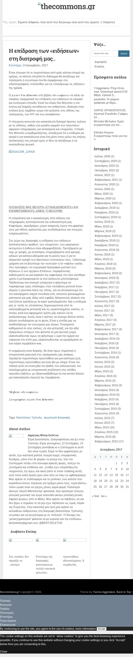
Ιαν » (104, 496)
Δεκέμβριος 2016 (105, 338)
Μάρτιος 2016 (103, 380)
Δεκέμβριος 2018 (105, 240)
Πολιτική (11, 31)
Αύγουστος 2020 (105, 184)
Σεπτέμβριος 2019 (106, 217)
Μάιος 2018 (102, 259)
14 (111, 475)
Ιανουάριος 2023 (105, 165)
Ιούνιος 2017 (102, 310)
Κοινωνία (27, 31)
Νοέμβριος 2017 (105, 287)
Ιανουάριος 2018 (105, 277)
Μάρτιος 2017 (103, 324)
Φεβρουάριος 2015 (106, 441)
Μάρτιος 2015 (103, 436)
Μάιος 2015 (102, 427)
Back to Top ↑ (125, 592)
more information (85, 628)
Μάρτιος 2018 (103, 268)
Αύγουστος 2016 (105, 357)
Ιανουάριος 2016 (105, 390)
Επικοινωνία (119, 31)
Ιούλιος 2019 (102, 221)
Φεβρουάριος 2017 (106, 329)
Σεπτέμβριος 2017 (106, 296)
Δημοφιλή (101, 61)
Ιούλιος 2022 (102, 175)
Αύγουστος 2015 (105, 413)
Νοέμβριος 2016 (105, 343)
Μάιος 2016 (102, 371)
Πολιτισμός (59, 31)
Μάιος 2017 (102, 315)
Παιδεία (42, 31)
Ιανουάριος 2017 (105, 333)
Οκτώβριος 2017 (105, 291)
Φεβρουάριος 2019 (106, 235)
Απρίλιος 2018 (104, 263)
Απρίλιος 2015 (104, 432)
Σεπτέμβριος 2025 (106, 161)
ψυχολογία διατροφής (57, 417)
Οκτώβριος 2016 (105, 347)
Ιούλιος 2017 (102, 305)
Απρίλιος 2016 (104, 376)
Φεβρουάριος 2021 (106, 179)
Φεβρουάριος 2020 (106, 203)
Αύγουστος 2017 (105, 301)
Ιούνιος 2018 (102, 254)
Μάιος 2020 (102, 193)
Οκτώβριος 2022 (105, 170)
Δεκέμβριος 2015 (105, 394)
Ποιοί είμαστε (99, 31)
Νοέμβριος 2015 (105, 399)
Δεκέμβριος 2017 (105, 282)
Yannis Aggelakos (104, 592)
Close (3, 651)
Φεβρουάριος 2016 (106, 385)
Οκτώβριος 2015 (105, 404)
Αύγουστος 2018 (105, 249)
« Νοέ (95, 496)
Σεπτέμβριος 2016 (106, 352)
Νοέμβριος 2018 (105, 245)
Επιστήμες (78, 31)
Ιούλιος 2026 (102, 156)
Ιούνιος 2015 (102, 422)
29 (116, 486)
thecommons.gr (9, 592)
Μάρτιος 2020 (103, 198)
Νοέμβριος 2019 (105, 212)
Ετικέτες (99, 66)
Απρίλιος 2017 (104, 319)
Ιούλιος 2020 (102, 189)
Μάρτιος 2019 (103, 231)
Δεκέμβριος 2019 (105, 207)
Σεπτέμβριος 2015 (106, 408)
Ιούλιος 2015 (102, 418)
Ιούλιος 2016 (102, 362)
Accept (101, 629)
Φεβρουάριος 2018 (106, 273)
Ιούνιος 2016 (102, 366)
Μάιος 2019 (102, 226)
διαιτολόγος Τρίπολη (29, 417)
